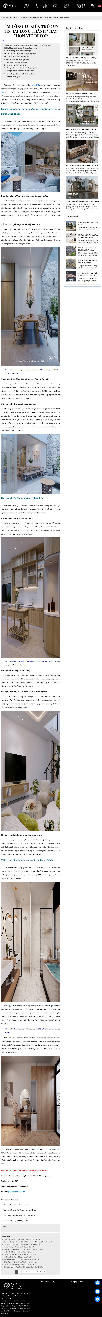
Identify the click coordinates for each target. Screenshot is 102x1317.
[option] (82, 225)
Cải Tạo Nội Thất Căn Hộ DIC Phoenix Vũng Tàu (82, 165)
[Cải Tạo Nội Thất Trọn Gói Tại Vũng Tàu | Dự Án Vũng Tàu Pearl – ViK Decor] (82, 44)
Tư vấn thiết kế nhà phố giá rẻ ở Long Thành (17, 1252)
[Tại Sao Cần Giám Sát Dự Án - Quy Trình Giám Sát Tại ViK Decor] (71, 251)
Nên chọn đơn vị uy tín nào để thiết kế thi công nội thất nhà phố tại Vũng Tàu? (28, 1242)
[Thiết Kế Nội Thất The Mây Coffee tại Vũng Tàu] (82, 80)
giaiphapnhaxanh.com (16, 1191)
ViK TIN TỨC (66, 6)
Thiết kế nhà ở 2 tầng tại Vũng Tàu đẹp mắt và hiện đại (20, 1262)
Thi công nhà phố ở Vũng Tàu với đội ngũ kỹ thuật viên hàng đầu (23, 1267)
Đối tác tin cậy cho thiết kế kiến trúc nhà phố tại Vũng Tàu (22, 1260)
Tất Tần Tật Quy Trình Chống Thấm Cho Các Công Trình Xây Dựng (88, 236)
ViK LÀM (45, 6)
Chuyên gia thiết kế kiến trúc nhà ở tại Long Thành (19, 1265)
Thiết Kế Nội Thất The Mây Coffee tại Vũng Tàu (82, 93)
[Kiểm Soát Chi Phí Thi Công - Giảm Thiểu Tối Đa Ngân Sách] (71, 264)
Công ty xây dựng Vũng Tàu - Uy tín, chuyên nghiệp (19, 1247)
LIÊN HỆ (93, 6)
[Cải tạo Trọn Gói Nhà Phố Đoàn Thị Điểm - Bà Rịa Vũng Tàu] (82, 115)
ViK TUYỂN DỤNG (80, 6)
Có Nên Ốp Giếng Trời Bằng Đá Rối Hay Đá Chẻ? (87, 223)
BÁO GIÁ (55, 6)
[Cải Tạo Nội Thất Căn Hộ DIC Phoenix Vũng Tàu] (82, 151)
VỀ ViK (36, 6)
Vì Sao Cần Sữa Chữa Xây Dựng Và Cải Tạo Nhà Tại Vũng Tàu (22, 1239)
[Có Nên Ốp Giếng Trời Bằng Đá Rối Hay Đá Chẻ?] (71, 225)
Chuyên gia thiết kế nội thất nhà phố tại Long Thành (20, 1254)
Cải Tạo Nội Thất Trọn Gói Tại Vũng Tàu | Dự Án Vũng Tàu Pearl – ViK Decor (82, 57)
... (33, 1272)
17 (40, 1272)
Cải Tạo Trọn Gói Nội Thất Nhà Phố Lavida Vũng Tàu (80, 201)
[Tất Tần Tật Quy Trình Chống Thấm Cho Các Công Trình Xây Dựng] (71, 238)
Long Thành (36, 85)
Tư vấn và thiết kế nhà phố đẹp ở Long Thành (17, 1257)
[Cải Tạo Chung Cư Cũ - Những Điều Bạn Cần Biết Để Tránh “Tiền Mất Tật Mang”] (71, 276)
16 (37, 1272)
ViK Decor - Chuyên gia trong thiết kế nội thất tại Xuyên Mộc (22, 1244)
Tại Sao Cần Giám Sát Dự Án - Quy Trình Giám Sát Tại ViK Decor (88, 249)
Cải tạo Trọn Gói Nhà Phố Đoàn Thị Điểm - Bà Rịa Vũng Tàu (81, 129)
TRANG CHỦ (26, 6)
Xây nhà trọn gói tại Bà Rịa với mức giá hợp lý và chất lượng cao (23, 1249)
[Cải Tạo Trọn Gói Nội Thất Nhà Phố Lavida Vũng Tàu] (82, 187)
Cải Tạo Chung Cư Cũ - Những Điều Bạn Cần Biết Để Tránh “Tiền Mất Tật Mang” (88, 274)
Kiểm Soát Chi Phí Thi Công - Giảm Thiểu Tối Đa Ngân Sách (88, 262)
